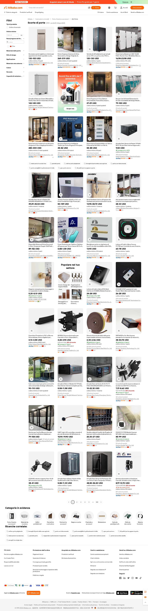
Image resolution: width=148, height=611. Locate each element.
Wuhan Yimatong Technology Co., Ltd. (127, 348)
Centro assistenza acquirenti (99, 554)
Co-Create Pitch (9, 558)
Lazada (74, 602)
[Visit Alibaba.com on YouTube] (136, 578)
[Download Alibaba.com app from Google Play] (137, 593)
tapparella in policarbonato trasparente (54, 535)
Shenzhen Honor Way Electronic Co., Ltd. (99, 302)
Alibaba (30, 19)
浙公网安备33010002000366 (106, 608)
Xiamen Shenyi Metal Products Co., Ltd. (99, 110)
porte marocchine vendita (118, 535)
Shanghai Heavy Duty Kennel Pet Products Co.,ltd (128, 110)
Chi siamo (7, 550)
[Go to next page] (101, 502)
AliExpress (45, 602)
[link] (145, 591)
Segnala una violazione (97, 573)
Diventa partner (124, 569)
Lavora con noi (8, 566)
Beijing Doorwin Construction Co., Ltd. (69, 65)
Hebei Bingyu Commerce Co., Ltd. (68, 208)
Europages (103, 602)
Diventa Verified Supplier (127, 566)
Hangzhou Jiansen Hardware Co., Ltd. (98, 211)
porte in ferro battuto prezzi (97, 535)
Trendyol (95, 602)
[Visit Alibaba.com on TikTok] (140, 578)
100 (97, 502)
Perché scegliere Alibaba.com (13, 554)
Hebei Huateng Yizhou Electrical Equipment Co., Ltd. (128, 156)
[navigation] (15, 261)
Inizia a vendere (124, 558)
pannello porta (56, 163)
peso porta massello (77, 535)
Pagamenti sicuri (38, 554)
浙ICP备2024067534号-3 (125, 608)
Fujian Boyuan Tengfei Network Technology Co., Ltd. (41, 107)
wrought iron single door (15, 540)
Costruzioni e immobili (42, 19)
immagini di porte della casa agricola (96, 163)
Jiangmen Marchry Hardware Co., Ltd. (98, 255)
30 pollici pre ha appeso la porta (86, 168)
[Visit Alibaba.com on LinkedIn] (124, 578)
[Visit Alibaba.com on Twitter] (128, 578)
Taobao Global (82, 602)
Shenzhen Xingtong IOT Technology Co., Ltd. (128, 300)
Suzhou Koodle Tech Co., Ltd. (125, 255)
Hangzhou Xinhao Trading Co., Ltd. (68, 350)
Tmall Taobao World (64, 602)
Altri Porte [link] (75, 19)
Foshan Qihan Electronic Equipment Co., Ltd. (99, 62)
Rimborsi (93, 566)
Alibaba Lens (14, 593)
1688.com (53, 602)
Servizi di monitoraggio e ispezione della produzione (45, 570)
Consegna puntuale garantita (42, 562)
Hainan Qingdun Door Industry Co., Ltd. (41, 62)
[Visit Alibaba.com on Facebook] (120, 578)
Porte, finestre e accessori (60, 19)
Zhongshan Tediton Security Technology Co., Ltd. (70, 155)
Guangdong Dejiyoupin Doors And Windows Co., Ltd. (41, 255)
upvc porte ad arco (65, 168)
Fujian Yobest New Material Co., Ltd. (40, 344)
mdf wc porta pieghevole (73, 163)
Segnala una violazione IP (98, 569)
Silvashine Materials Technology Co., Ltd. (128, 65)
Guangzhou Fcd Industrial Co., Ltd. (39, 395)
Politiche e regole (38, 575)
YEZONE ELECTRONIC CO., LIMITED (69, 255)
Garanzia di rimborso (39, 558)
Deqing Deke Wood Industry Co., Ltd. (98, 155)
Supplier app (75, 593)
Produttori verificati (68, 554)
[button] (89, 7)
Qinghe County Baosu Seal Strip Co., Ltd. (99, 348)
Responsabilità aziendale (11, 562)
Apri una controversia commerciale (101, 562)
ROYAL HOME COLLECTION (37, 299)
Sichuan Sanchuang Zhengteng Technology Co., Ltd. (41, 211)
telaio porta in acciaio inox (38, 163)
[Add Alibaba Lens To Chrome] (33, 593)
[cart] (115, 8)
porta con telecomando (119, 163)
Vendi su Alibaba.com (125, 554)
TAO (89, 602)
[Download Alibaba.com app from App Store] (122, 593)
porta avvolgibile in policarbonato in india (42, 168)
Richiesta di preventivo (69, 558)
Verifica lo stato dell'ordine (127, 562)
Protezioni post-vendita (40, 566)
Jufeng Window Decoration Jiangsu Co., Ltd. (128, 208)
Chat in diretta (94, 558)
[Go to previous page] (69, 502)
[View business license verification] (92, 608)
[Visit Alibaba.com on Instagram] (132, 578)
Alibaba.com (110, 593)
